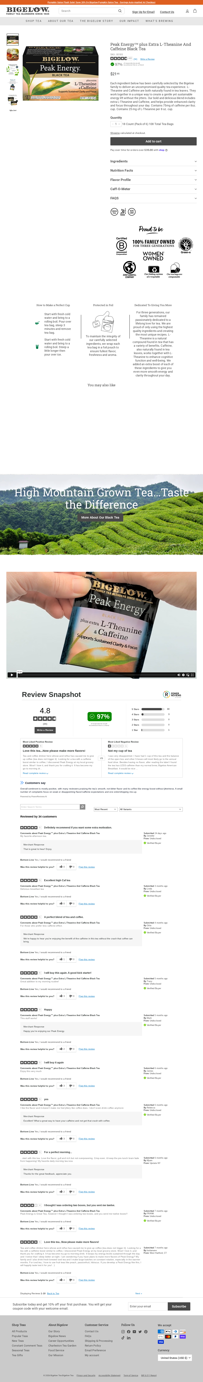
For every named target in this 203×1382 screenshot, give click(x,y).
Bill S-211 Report (149, 1375)
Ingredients (119, 161)
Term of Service (131, 1375)
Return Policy (93, 1345)
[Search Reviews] (82, 807)
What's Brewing (159, 20)
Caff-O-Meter (120, 189)
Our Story (54, 1331)
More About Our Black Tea (100, 517)
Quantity (116, 117)
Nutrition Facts (121, 170)
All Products (19, 1331)
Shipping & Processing (99, 1340)
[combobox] (91, 11)
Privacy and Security (86, 1375)
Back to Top (53, 1293)
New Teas (18, 1340)
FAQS (114, 198)
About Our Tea (61, 20)
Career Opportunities (61, 1340)
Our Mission (55, 1355)
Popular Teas (20, 1336)
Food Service (56, 1350)
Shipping (115, 133)
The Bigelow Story (96, 20)
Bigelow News (57, 1336)
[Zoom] (60, 72)
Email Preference (95, 1350)
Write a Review (147, 59)
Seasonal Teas (20, 1350)
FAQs (88, 1336)
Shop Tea (34, 20)
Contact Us (167, 12)
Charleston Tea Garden (62, 1345)
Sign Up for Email (143, 12)
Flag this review (87, 867)
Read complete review (34, 773)
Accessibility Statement (109, 1375)
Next (138, 1293)
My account (92, 1355)
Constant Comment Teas (27, 1345)
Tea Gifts (17, 1355)
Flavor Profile (120, 180)
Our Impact (129, 20)
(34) (135, 59)
